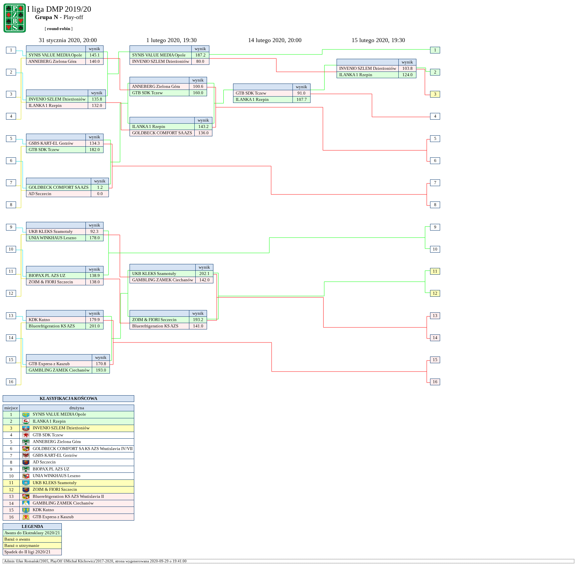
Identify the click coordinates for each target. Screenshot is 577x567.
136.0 (203, 132)
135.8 (97, 99)
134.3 (94, 143)
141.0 (198, 325)
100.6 (198, 86)
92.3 (94, 231)
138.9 (94, 275)
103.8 (407, 68)
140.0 (94, 61)
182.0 (94, 149)
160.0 (198, 92)
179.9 (94, 319)
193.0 (101, 370)
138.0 (94, 281)
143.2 (203, 126)
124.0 (407, 74)
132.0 (97, 105)
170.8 (101, 363)
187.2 (200, 54)
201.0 (94, 325)
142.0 (204, 279)
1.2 (100, 187)
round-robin (58, 28)
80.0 (200, 61)
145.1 (94, 54)
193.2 (198, 319)
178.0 (94, 237)
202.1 (204, 273)
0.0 (100, 193)
